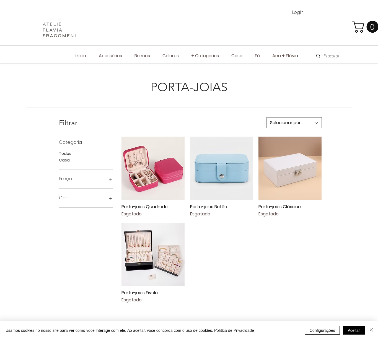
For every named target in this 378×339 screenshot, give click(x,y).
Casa (64, 160)
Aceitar (354, 330)
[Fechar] (371, 330)
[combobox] (294, 122)
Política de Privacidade (234, 330)
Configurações (322, 330)
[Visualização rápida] (153, 168)
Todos (65, 153)
